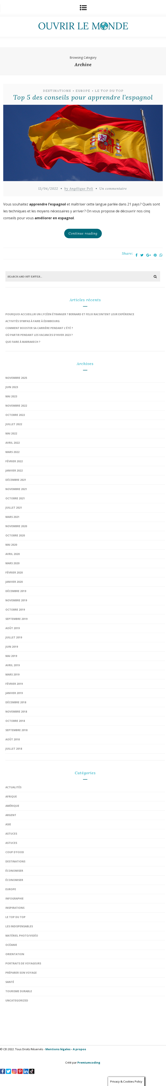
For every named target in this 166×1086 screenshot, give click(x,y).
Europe (83, 91)
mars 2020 (12, 563)
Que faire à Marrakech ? (22, 342)
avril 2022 (12, 443)
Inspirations (14, 908)
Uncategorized (16, 1000)
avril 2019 (12, 665)
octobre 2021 (15, 498)
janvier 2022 (14, 470)
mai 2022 (11, 433)
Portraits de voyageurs (23, 963)
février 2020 (14, 572)
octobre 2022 (15, 415)
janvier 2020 (14, 582)
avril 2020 (12, 554)
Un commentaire (113, 188)
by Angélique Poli (78, 188)
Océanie (11, 945)
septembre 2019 (16, 619)
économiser (14, 871)
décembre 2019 (15, 591)
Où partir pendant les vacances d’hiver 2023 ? (39, 335)
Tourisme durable (18, 991)
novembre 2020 (16, 526)
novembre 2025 (16, 378)
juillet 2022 (13, 424)
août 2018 (12, 739)
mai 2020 (11, 545)
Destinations (57, 91)
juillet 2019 (13, 637)
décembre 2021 (15, 480)
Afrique (11, 796)
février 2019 (14, 684)
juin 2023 (11, 387)
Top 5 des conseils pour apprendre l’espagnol (83, 97)
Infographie (14, 898)
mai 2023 (11, 396)
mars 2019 (12, 674)
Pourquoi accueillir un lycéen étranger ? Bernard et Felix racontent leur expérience (69, 314)
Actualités (13, 787)
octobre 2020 (15, 535)
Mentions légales (57, 1049)
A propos (79, 1049)
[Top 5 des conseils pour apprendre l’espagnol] (83, 144)
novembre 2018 (16, 711)
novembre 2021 (16, 489)
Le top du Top (109, 91)
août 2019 (12, 628)
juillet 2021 (13, 507)
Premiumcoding (88, 1062)
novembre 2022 (16, 405)
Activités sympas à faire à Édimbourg (32, 321)
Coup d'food (14, 852)
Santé (9, 982)
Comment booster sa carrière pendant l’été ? (39, 328)
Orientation (14, 954)
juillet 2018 (13, 749)
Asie (8, 824)
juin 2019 (11, 647)
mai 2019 (11, 656)
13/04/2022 (48, 188)
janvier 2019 (14, 693)
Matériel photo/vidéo (21, 935)
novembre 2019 (16, 600)
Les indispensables (19, 926)
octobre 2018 (15, 721)
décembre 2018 (15, 702)
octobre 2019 (15, 609)
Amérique (12, 806)
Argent (10, 815)
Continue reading (83, 233)
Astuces (11, 833)
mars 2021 (12, 517)
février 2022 (14, 461)
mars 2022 (12, 452)
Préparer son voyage (21, 973)
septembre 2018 (16, 730)
